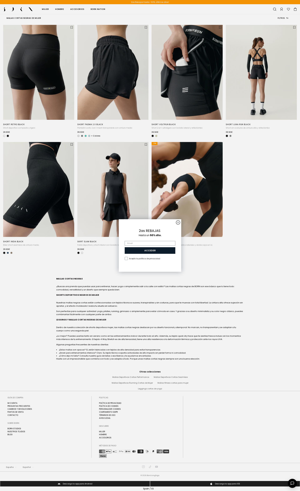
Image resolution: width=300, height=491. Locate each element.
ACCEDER (150, 250)
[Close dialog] (178, 222)
